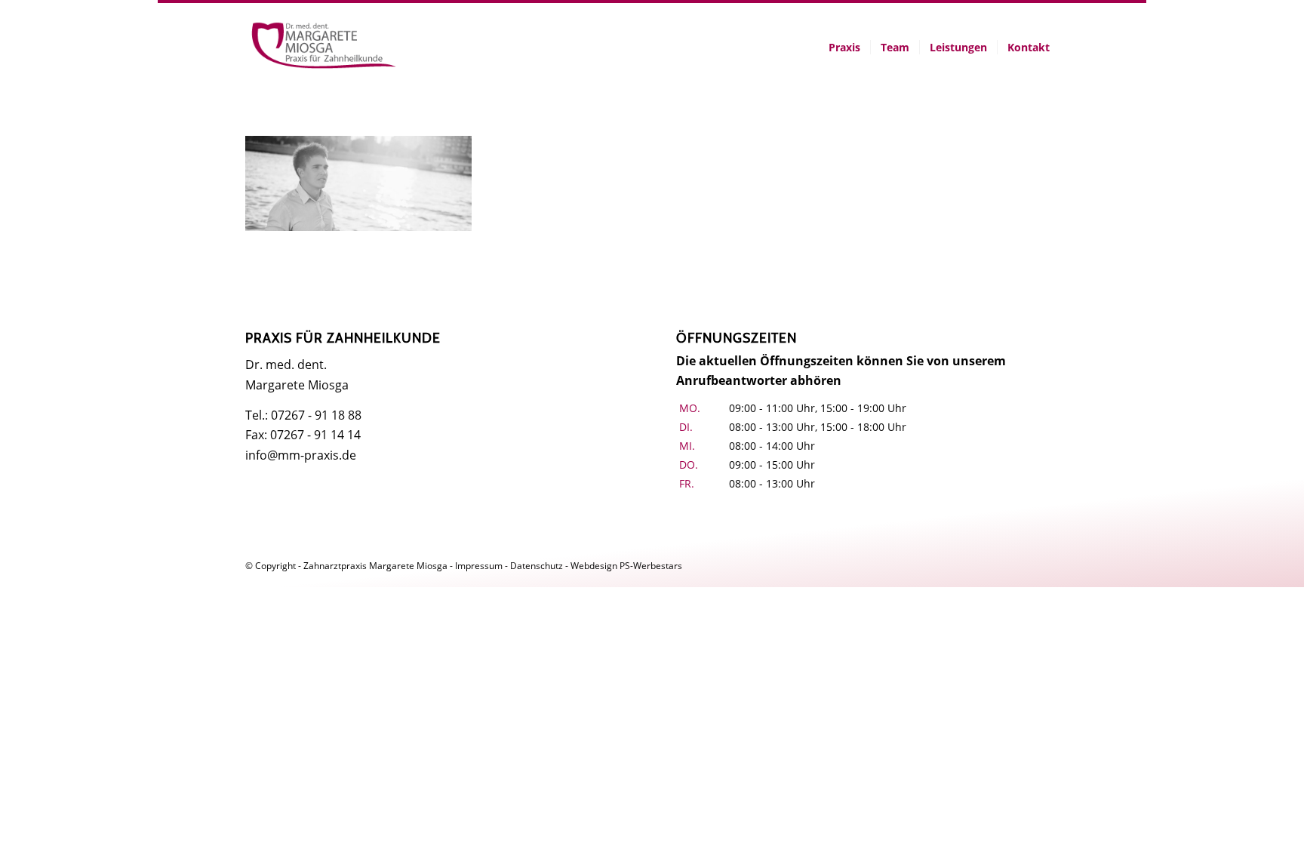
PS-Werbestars (651, 565)
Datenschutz (536, 565)
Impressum (479, 565)
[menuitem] (844, 47)
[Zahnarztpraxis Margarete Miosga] (324, 47)
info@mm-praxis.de (300, 455)
